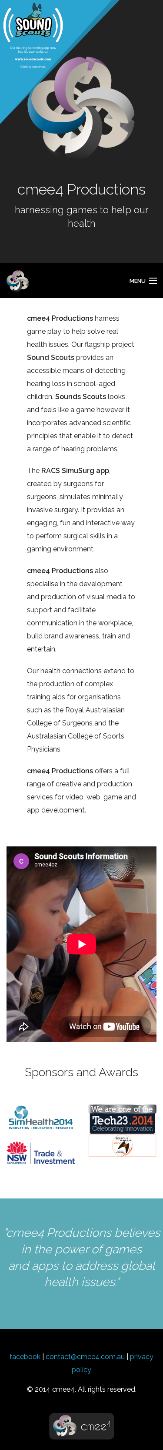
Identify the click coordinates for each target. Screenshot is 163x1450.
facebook (25, 1357)
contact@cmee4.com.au (85, 1357)
